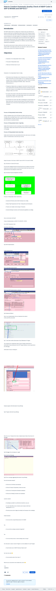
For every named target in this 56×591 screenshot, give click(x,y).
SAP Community (6, 4)
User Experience (29, 25)
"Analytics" (46, 41)
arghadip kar (6, 567)
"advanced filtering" (41, 37)
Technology (20, 4)
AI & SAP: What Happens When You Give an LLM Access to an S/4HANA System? (45, 75)
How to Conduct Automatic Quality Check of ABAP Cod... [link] (43, 4)
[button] (47, 20)
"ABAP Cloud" (43, 32)
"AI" (46, 39)
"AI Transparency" (41, 39)
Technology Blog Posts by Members (28, 4)
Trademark (25, 589)
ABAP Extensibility (14, 25)
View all (39, 124)
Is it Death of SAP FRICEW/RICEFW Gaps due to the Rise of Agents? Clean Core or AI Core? (45, 59)
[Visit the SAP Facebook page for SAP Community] (47, 589)
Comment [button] (32, 572)
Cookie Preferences (35, 589)
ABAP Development (7, 25)
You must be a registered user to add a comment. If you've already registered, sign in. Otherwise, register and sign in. (19, 581)
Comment (8, 583)
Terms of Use (8, 589)
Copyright (13, 589)
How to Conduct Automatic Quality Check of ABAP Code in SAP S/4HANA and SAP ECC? (28, 8)
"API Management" (41, 43)
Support (29, 589)
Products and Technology (14, 4)
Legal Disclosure (19, 589)
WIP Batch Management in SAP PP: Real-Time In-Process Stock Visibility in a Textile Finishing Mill (44, 67)
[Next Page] (46, 44)
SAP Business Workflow (21, 25)
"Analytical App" (40, 41)
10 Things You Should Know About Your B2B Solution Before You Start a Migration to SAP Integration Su (45, 51)
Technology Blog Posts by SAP (45, 83)
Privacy (3, 589)
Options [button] (42, 12)
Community (10, 1)
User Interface (35, 25)
